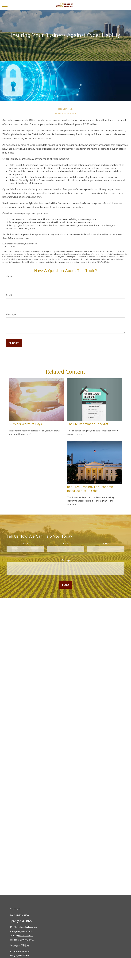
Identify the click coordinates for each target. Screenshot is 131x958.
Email (9, 295)
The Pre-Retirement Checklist (87, 424)
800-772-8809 (27, 939)
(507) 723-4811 (25, 935)
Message (11, 314)
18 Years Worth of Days (25, 424)
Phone (105, 543)
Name (9, 276)
